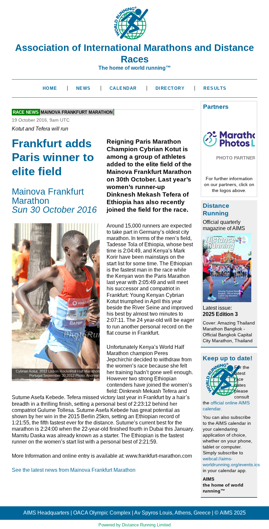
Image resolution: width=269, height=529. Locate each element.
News (83, 88)
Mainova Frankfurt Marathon (77, 112)
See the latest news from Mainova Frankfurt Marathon (73, 470)
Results (215, 88)
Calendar (123, 88)
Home (50, 88)
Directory (170, 88)
